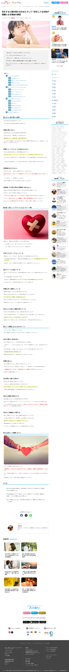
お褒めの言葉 (27, 661)
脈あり (63, 167)
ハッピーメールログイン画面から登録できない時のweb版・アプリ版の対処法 (59, 29)
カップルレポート (28, 658)
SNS (57, 126)
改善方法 (54, 158)
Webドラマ (62, 126)
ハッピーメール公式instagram (51, 649)
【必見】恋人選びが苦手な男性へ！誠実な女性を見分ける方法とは (29, 573)
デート (65, 135)
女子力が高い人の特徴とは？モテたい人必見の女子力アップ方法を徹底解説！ (11, 555)
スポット (54, 135)
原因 (53, 149)
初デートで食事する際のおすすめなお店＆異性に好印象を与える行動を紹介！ (29, 591)
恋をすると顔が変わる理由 (12, 76)
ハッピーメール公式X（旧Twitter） (52, 647)
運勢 (57, 171)
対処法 (58, 153)
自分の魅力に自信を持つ (15, 101)
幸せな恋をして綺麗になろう (12, 112)
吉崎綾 (58, 149)
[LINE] (30, 515)
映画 (63, 158)
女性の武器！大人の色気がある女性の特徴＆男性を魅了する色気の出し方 (11, 591)
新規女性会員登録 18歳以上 (9, 659)
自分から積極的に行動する (15, 110)
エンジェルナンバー (62, 131)
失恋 (54, 84)
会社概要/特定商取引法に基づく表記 (31, 651)
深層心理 (55, 100)
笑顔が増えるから (13, 78)
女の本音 (58, 151)
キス (53, 133)
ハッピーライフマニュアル (37, 643)
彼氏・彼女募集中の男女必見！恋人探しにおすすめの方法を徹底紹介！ (29, 555)
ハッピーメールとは (8, 650)
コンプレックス (64, 133)
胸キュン (58, 167)
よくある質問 (7, 655)
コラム (55, 74)
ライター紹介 (47, 643)
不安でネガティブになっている (16, 89)
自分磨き (54, 169)
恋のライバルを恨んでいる (15, 91)
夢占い (63, 149)
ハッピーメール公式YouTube (50, 651)
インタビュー (55, 131)
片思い (55, 103)
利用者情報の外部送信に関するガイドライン (32, 652)
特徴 (54, 106)
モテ (59, 144)
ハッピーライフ (15, 6)
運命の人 (62, 171)
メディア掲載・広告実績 (29, 663)
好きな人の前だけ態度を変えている (17, 96)
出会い (53, 26)
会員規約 (26, 647)
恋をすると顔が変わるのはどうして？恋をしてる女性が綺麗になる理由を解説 (36, 6)
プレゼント (54, 142)
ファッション (62, 140)
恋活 (20, 6)
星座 (59, 158)
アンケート (56, 71)
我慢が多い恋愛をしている (15, 94)
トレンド (55, 77)
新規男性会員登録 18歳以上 (9, 661)
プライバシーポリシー (29, 649)
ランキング (64, 144)
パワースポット (55, 140)
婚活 (54, 87)
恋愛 (54, 93)
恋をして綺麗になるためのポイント (14, 98)
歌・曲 (54, 160)
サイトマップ (48, 658)
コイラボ (58, 133)
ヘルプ (6, 664)
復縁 (62, 153)
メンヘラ (54, 144)
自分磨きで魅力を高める (15, 105)
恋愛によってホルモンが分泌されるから (18, 80)
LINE (53, 126)
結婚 (53, 167)
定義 (54, 90)
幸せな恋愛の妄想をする (15, 107)
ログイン (42, 612)
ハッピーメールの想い (8, 652)
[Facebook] (21, 515)
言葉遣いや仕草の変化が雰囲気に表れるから (19, 85)
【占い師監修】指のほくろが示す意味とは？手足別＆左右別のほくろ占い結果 (59, 45)
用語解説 (62, 162)
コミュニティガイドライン (29, 654)
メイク (60, 142)
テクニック (60, 135)
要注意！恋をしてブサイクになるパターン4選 (16, 87)
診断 (54, 116)
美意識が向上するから (14, 82)
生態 (57, 162)
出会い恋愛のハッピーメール (6, 6)
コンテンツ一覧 (48, 656)
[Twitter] (26, 515)
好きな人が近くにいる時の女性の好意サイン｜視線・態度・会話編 (11, 573)
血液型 (64, 169)
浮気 (58, 160)
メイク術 (65, 142)
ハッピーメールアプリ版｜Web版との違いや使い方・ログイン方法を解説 (59, 62)
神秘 (54, 113)
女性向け (63, 151)
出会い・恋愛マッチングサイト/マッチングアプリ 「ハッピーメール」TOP (13, 648)
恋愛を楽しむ (13, 103)
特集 (54, 110)
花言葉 (59, 169)
